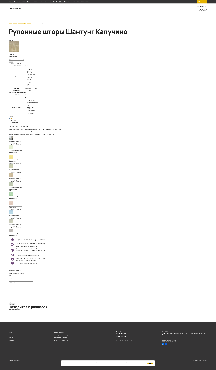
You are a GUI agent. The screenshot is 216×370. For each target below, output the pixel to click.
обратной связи (31, 131)
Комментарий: (12, 282)
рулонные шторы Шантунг (15, 270)
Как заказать (14, 124)
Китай (26, 65)
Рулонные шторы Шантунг (15, 141)
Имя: (10, 275)
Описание (13, 120)
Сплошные (11, 309)
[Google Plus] (13, 118)
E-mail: (10, 278)
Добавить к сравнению (15, 63)
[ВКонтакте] (9, 118)
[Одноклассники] (10, 118)
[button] (202, 1)
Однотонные (17, 309)
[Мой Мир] (11, 118)
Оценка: (11, 301)
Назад (10, 312)
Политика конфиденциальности (169, 341)
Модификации (14, 122)
